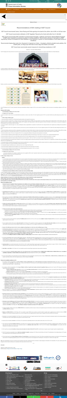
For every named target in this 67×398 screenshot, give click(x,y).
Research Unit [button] (29, 9)
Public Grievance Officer (28, 376)
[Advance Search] (60, 0)
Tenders (14, 393)
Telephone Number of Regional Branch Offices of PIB (15, 376)
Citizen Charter (9, 378)
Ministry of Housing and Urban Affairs (50, 386)
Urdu (11, 348)
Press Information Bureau (17, 6)
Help (49, 393)
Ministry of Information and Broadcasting (51, 374)
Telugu (21, 348)
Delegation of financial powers (11, 384)
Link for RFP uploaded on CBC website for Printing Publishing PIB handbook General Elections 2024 (33, 385)
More (41, 390)
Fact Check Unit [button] (52, 9)
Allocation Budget (9, 380)
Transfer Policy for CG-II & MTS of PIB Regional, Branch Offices (33, 389)
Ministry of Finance (48, 381)
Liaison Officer (9, 381)
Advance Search (11, 11)
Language (48, 0)
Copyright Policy (31, 393)
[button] (55, 0)
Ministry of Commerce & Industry (50, 378)
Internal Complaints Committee (30, 380)
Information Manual (28, 377)
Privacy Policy (37, 393)
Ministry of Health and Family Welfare (50, 383)
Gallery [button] (22, 9)
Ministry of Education (48, 387)
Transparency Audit (28, 378)
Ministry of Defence (48, 380)
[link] (23, 358)
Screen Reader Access (33, 0)
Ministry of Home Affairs (48, 384)
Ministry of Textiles (48, 377)
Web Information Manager (11, 383)
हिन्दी (13, 348)
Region (38, 0)
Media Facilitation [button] (37, 9)
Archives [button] (44, 9)
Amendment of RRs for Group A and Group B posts (15, 388)
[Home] (6, 9)
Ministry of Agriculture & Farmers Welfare (51, 376)
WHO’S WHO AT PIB (28, 374)
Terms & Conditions (24, 393)
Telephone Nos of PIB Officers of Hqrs (12, 374)
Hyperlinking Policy (44, 393)
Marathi (15, 348)
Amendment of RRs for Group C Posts (31, 387)
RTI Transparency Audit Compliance (30, 383)
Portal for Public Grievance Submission (13, 387)
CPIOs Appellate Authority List (11, 377)
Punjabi (18, 348)
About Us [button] (9, 9)
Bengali (8, 348)
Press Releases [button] (16, 9)
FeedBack (52, 393)
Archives (18, 393)
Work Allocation (27, 381)
